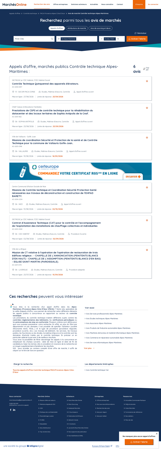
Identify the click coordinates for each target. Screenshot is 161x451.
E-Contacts (71, 424)
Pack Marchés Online (75, 400)
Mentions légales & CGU (47, 404)
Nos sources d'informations (106, 404)
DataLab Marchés (74, 408)
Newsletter (43, 424)
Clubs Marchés (130, 408)
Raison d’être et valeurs (47, 400)
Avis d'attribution (45, 428)
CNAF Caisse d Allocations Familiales (27, 107)
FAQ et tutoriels (130, 404)
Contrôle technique (30, 13)
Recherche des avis (103, 408)
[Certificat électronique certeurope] (80, 171)
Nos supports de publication (77, 432)
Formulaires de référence (133, 412)
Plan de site (129, 420)
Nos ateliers (129, 416)
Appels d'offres (14, 13)
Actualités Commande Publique (135, 400)
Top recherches (45, 432)
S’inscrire (139, 4)
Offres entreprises (60, 4)
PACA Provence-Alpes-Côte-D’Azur (52, 13)
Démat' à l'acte (73, 420)
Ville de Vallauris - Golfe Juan (24, 137)
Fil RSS (42, 420)
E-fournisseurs (73, 412)
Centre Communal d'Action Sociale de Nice (29, 186)
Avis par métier (102, 416)
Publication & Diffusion (75, 416)
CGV (41, 408)
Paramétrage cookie (47, 416)
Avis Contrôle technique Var (97, 370)
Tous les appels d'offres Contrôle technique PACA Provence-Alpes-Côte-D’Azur (43, 371)
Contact (120, 4)
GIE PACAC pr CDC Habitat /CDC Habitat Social (31, 80)
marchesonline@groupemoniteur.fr (20, 400)
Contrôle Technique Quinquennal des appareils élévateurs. (45, 83)
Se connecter (153, 4)
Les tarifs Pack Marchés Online (78, 428)
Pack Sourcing (73, 404)
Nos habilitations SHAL (75, 435)
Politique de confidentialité (48, 412)
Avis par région (102, 412)
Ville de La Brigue (19, 249)
